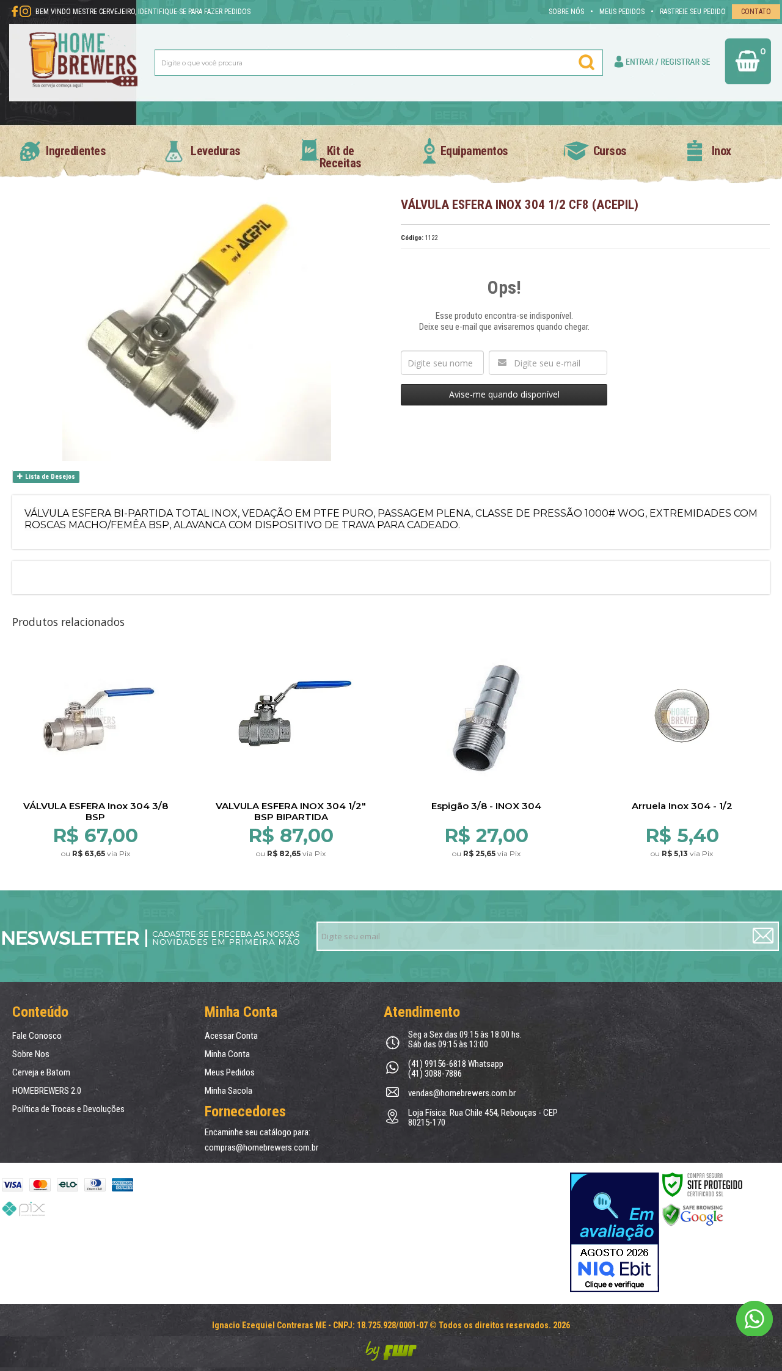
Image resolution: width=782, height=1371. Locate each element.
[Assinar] (763, 936)
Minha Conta (227, 1054)
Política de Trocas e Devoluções (68, 1109)
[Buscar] (587, 62)
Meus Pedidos (622, 11)
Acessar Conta (231, 1035)
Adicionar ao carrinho (96, 781)
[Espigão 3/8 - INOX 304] (486, 740)
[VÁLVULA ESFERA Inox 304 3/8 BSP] (95, 740)
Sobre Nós (566, 11)
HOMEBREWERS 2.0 (46, 1090)
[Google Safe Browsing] (692, 1214)
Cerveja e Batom (41, 1072)
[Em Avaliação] (614, 1232)
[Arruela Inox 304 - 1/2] (682, 740)
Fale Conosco (37, 1035)
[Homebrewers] (83, 62)
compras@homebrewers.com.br (261, 1147)
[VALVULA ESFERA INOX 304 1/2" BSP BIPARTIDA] (291, 740)
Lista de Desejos (49, 477)
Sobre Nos (30, 1054)
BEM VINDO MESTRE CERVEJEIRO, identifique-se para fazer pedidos (142, 11)
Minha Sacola (228, 1090)
